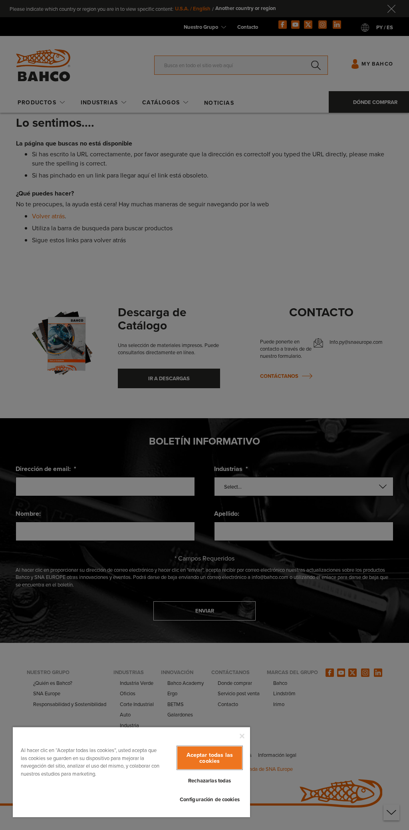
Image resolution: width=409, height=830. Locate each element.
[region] (131, 771)
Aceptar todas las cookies (210, 757)
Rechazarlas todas (209, 780)
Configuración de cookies (210, 799)
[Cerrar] (242, 736)
